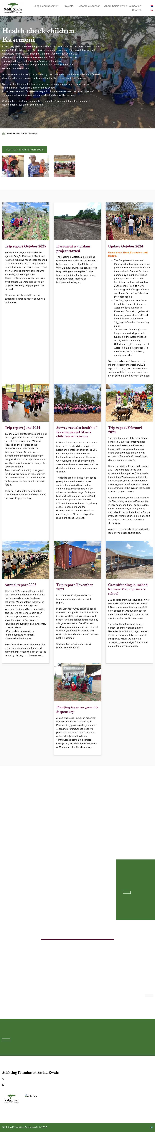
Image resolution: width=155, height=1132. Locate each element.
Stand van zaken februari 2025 (24, 149)
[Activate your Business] (151, 1127)
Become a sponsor (89, 6)
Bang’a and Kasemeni (46, 6)
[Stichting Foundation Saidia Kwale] (13, 7)
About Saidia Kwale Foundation (122, 6)
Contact (136, 10)
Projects (68, 6)
